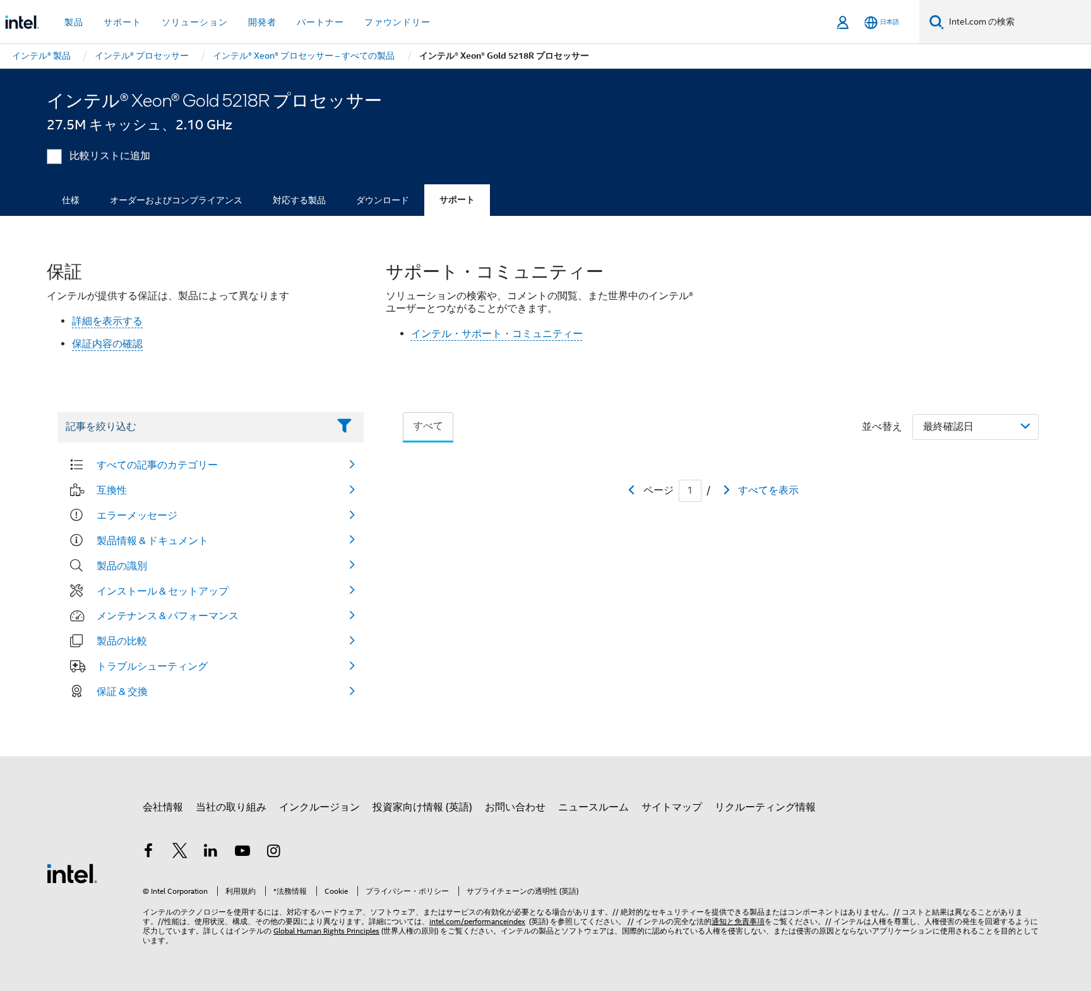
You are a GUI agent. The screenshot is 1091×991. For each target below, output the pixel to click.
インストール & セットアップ (163, 591)
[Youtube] (242, 852)
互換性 (112, 490)
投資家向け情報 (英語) (422, 807)
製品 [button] (73, 22)
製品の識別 (122, 565)
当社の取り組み (231, 807)
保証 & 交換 (122, 691)
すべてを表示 (768, 490)
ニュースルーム (593, 807)
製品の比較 (122, 640)
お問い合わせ (515, 807)
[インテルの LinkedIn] (211, 852)
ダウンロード (382, 200)
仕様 (71, 200)
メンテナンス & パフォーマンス (168, 615)
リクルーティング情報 (765, 807)
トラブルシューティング (152, 666)
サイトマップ (671, 807)
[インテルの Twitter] (180, 852)
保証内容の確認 (107, 344)
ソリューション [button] (195, 22)
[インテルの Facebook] (148, 852)
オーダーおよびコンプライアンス (176, 200)
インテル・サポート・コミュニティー (497, 334)
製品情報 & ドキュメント (152, 540)
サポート (457, 200)
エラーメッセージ (137, 515)
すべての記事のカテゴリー (157, 464)
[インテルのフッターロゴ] (72, 873)
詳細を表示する (107, 321)
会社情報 (163, 807)
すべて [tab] (428, 426)
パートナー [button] (320, 22)
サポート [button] (122, 22)
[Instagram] (273, 852)
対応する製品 (299, 200)
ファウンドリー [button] (397, 22)
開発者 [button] (262, 22)
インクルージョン (319, 807)
